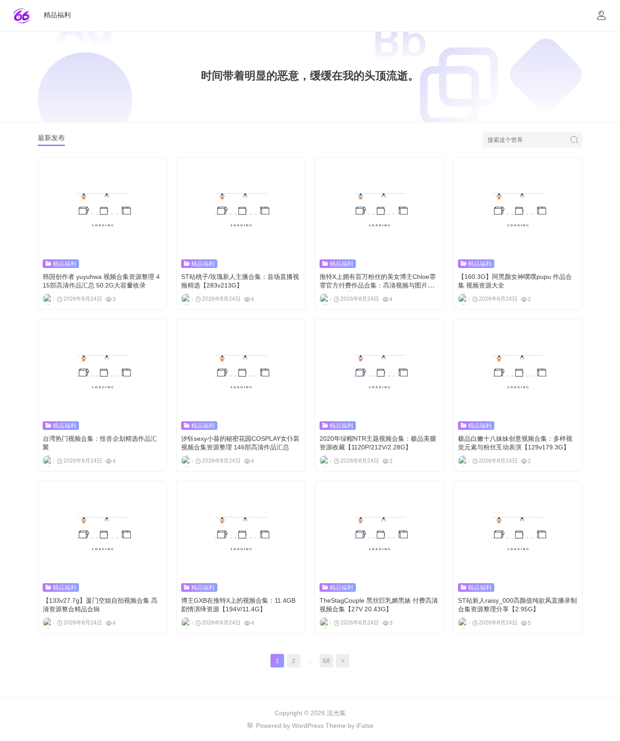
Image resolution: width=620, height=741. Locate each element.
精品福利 (57, 15)
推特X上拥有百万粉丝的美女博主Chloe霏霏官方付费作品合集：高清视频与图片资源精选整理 (378, 285)
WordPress (308, 725)
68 (326, 660)
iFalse (365, 725)
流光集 (336, 713)
